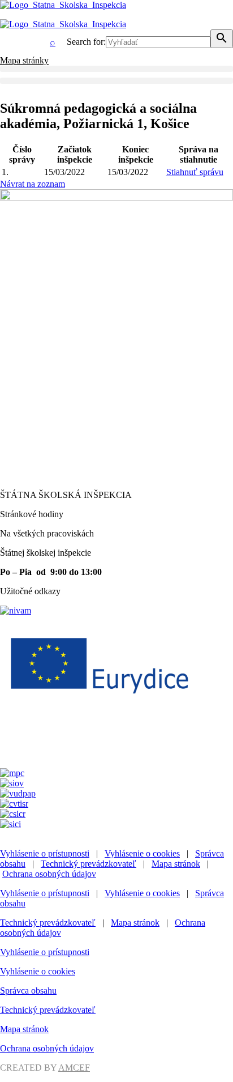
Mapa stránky (24, 60)
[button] (116, 69)
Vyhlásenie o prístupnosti (44, 853)
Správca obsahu (28, 990)
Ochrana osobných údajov (49, 874)
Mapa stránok (176, 863)
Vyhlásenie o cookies (142, 853)
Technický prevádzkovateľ (88, 863)
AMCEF (74, 1067)
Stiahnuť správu (194, 172)
